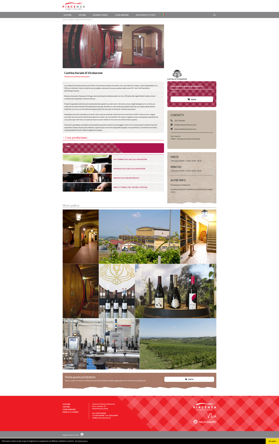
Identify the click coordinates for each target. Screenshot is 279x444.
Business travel (100, 15)
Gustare (67, 15)
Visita (193, 99)
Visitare (82, 15)
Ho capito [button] (272, 441)
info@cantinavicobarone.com (185, 125)
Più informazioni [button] (81, 441)
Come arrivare (122, 15)
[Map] (191, 46)
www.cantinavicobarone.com (185, 129)
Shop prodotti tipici (145, 15)
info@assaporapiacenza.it (101, 418)
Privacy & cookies (70, 412)
